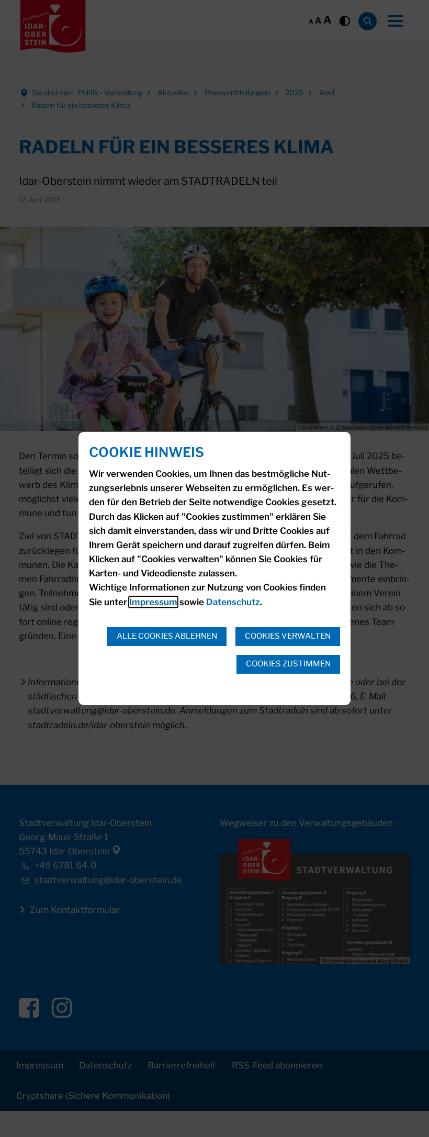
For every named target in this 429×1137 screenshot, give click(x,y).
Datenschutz (233, 602)
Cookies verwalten (288, 636)
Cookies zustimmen (288, 663)
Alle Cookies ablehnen (167, 636)
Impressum (153, 602)
